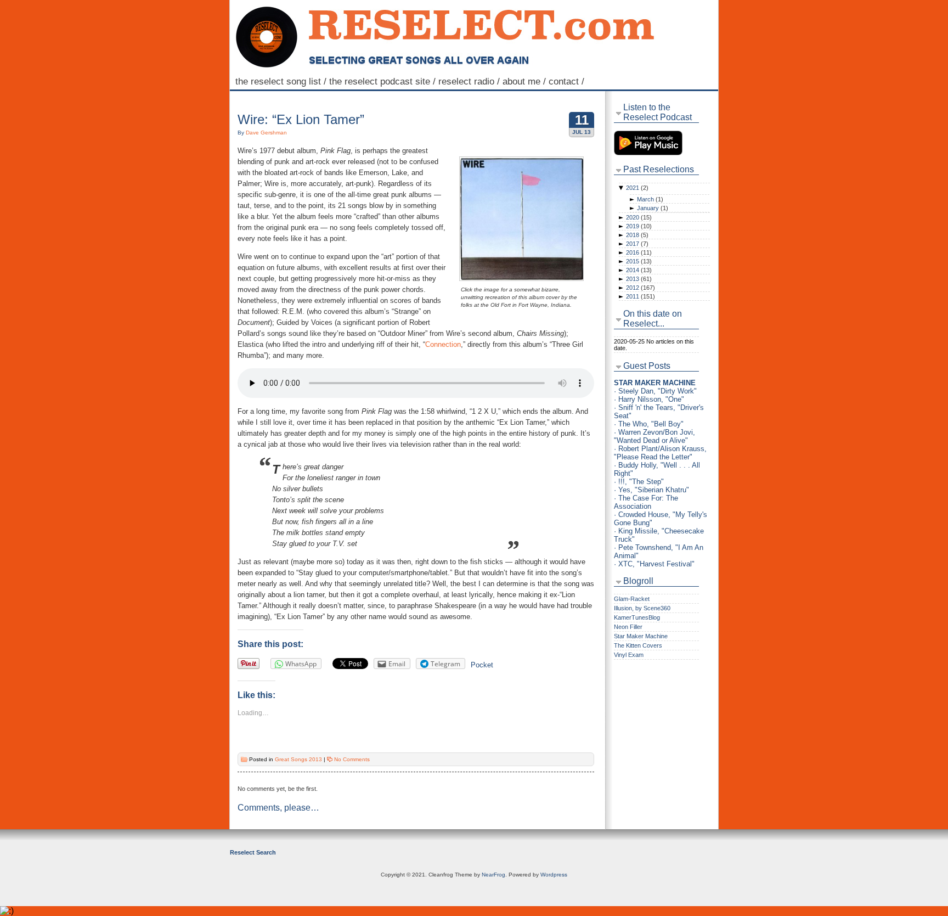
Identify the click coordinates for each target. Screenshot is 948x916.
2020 (639, 217)
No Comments (352, 759)
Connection (443, 344)
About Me (526, 81)
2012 (640, 287)
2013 (639, 279)
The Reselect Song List (282, 81)
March (650, 199)
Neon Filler (628, 626)
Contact (568, 81)
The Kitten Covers (638, 645)
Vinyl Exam (629, 654)
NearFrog (493, 875)
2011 (640, 296)
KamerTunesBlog (637, 617)
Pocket (482, 665)
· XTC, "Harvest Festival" (654, 564)
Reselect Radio (470, 81)
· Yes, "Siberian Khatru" (651, 490)
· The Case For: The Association (646, 502)
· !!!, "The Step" (639, 481)
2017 (637, 243)
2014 (639, 270)
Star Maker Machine (641, 636)
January (652, 208)
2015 (639, 261)
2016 (639, 252)
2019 (639, 226)
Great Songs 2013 (298, 759)
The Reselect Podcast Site (383, 81)
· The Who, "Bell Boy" (649, 424)
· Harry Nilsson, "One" (649, 399)
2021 (637, 187)
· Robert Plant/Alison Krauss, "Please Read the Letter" (660, 453)
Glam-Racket (632, 598)
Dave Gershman (266, 133)
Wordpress (553, 875)
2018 (637, 235)
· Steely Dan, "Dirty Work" (655, 391)
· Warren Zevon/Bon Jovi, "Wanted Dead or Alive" (654, 436)
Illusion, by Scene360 (642, 608)
